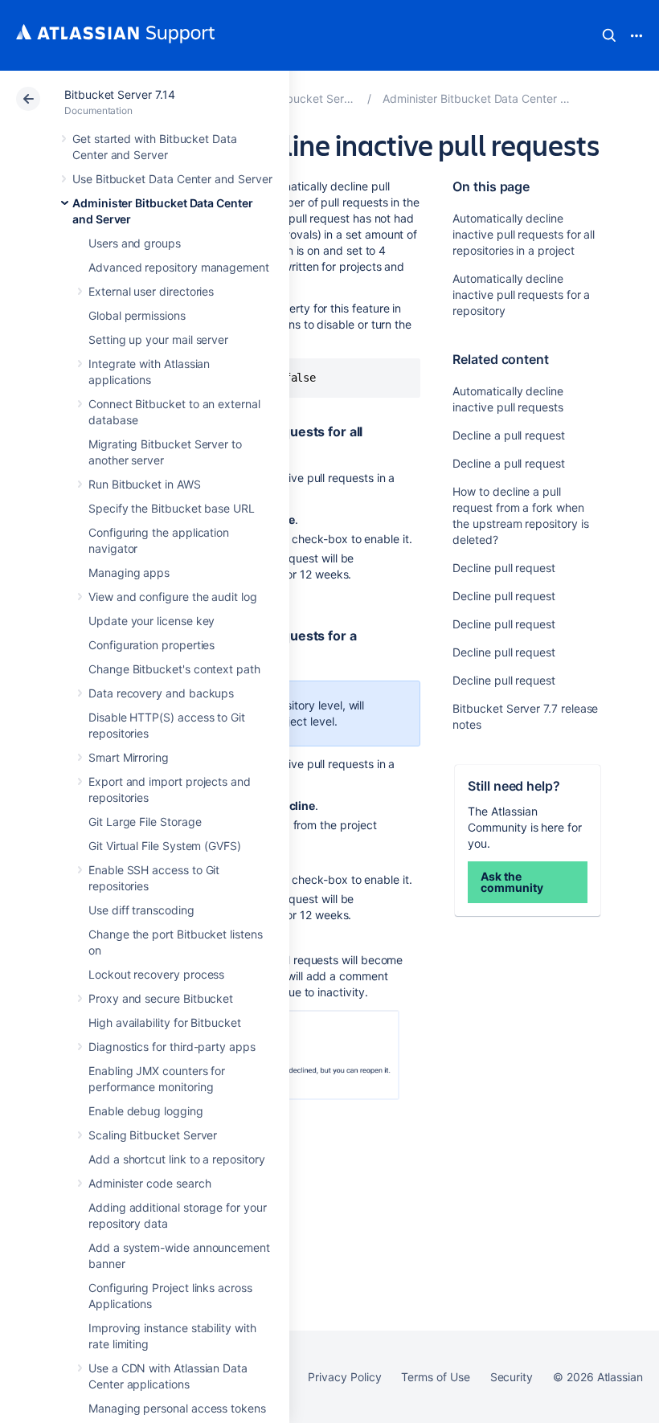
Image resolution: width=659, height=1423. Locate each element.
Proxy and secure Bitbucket (160, 998)
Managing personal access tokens (177, 1408)
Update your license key (151, 621)
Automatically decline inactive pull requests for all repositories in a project (523, 234)
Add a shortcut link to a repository (176, 1159)
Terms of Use (435, 1377)
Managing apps (129, 572)
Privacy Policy (344, 1377)
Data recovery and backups (161, 693)
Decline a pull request (508, 435)
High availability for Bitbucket (164, 1022)
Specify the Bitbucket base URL (171, 508)
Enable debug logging (145, 1111)
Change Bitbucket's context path (174, 669)
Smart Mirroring (128, 757)
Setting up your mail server (158, 339)
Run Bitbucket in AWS (144, 484)
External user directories (151, 291)
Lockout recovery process (156, 974)
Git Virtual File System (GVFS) (164, 846)
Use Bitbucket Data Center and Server (172, 179)
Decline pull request (503, 568)
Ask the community (511, 881)
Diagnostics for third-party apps (172, 1046)
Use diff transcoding (141, 910)
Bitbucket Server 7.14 (119, 94)
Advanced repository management (178, 267)
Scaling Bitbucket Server (152, 1135)
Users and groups (134, 243)
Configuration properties (151, 645)
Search (609, 35)
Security (511, 1377)
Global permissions (137, 315)
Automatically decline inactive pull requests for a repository (521, 294)
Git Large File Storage (144, 821)
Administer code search (149, 1183)
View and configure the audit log (172, 596)
